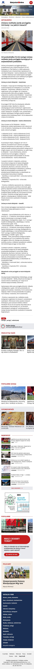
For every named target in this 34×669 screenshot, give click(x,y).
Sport (13, 442)
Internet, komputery (9, 609)
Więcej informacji (8, 586)
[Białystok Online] (17, 2)
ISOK (16, 656)
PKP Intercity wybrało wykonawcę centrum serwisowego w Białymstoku (21, 453)
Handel (5, 606)
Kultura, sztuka (7, 614)
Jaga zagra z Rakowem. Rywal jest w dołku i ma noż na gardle (21, 446)
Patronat (18, 654)
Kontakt (29, 654)
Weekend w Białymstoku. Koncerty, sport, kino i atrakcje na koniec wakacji (13, 402)
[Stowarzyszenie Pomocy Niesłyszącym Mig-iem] (17, 572)
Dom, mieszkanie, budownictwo (12, 600)
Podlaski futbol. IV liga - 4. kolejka (20, 475)
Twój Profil (22, 656)
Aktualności (18, 17)
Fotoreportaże (7, 409)
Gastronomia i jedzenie (10, 603)
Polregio (3, 320)
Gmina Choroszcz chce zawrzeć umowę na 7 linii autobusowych (20, 481)
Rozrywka (6, 631)
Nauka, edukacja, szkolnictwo (12, 623)
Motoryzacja (6, 620)
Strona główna (4, 17)
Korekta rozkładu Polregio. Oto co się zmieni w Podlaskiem (12, 351)
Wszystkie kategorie (9, 645)
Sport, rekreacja (8, 634)
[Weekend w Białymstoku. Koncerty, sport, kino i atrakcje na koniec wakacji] (13, 393)
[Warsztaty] (12, 418)
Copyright (6, 662)
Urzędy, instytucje (8, 640)
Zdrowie (5, 642)
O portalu (5, 654)
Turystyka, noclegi (8, 637)
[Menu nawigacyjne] (31, 2)
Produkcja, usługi (8, 626)
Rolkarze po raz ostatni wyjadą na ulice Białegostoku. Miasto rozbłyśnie (21, 460)
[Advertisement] (17, 368)
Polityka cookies (23, 660)
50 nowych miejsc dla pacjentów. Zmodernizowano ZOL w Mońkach (20, 467)
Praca (23, 654)
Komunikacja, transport (10, 611)
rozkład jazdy (15, 320)
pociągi (9, 320)
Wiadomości (11, 17)
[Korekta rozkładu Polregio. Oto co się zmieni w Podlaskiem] (13, 342)
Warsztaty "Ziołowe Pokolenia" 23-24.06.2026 (12, 427)
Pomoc (11, 656)
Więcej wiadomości (16, 488)
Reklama (5, 628)
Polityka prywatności (12, 660)
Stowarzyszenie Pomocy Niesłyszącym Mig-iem (14, 582)
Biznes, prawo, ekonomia (10, 597)
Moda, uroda (7, 617)
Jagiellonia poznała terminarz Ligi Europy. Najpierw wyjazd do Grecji (20, 439)
